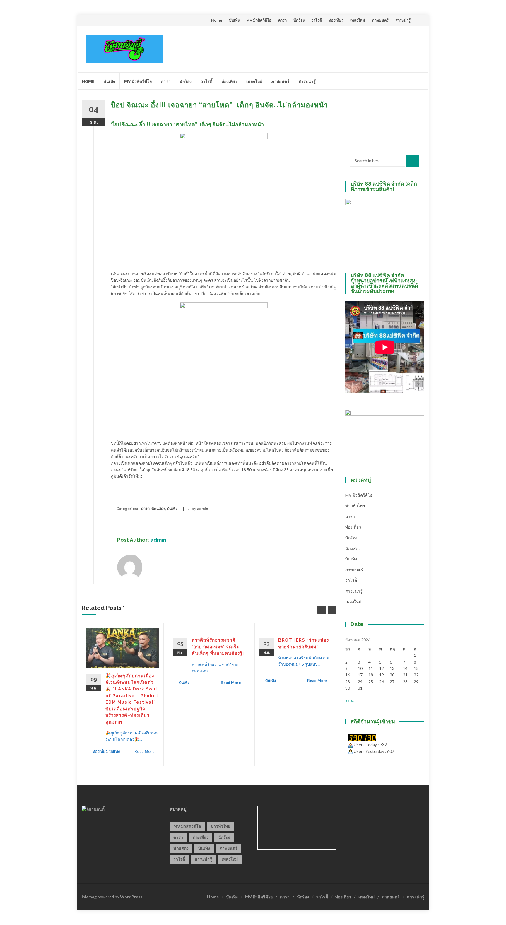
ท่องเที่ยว (336, 20)
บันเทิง (234, 20)
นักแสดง (158, 508)
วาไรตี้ (316, 20)
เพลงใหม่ (357, 20)
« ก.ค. (350, 700)
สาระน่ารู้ (403, 20)
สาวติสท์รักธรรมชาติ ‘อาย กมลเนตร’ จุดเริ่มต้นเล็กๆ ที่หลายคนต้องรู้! (218, 646)
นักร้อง (299, 20)
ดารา (282, 20)
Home (216, 20)
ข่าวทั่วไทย (355, 505)
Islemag (89, 896)
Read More (144, 751)
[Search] (412, 161)
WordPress (131, 896)
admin (202, 508)
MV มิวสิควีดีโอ (258, 20)
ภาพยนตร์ (380, 20)
